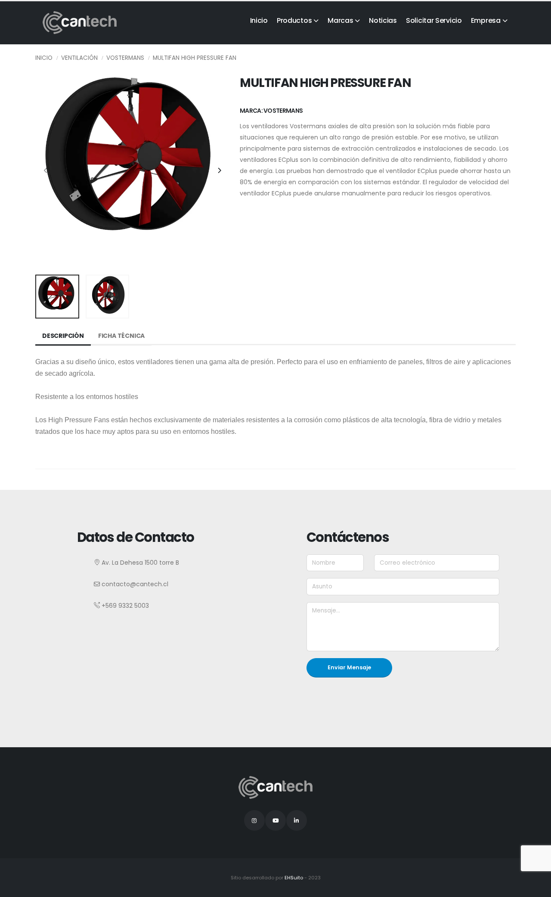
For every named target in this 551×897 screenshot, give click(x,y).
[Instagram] (254, 820)
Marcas (340, 20)
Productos (294, 20)
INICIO (44, 58)
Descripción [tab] (63, 335)
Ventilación (79, 58)
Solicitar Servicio (434, 20)
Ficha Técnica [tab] (121, 335)
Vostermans (125, 58)
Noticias (383, 20)
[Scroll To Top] (536, 887)
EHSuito (294, 877)
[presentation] (46, 170)
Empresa (486, 20)
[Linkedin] (296, 820)
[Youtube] (275, 820)
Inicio (259, 20)
